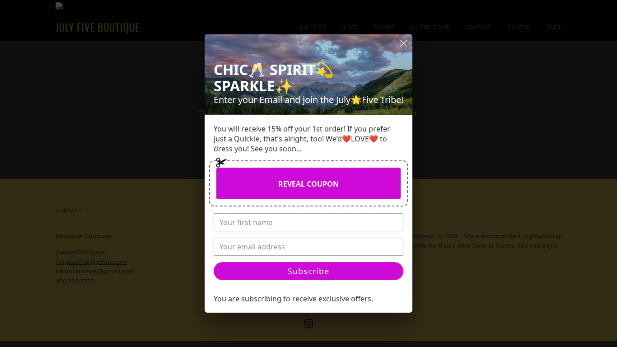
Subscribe (308, 271)
